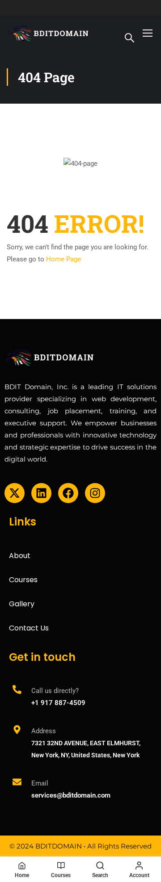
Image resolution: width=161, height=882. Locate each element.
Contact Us (29, 628)
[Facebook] (68, 493)
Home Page (63, 259)
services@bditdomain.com (70, 795)
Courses (23, 580)
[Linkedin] (41, 493)
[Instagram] (95, 493)
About (19, 555)
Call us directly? (55, 691)
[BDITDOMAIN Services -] (48, 32)
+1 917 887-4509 (58, 703)
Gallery (21, 604)
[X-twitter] (14, 493)
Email (39, 783)
